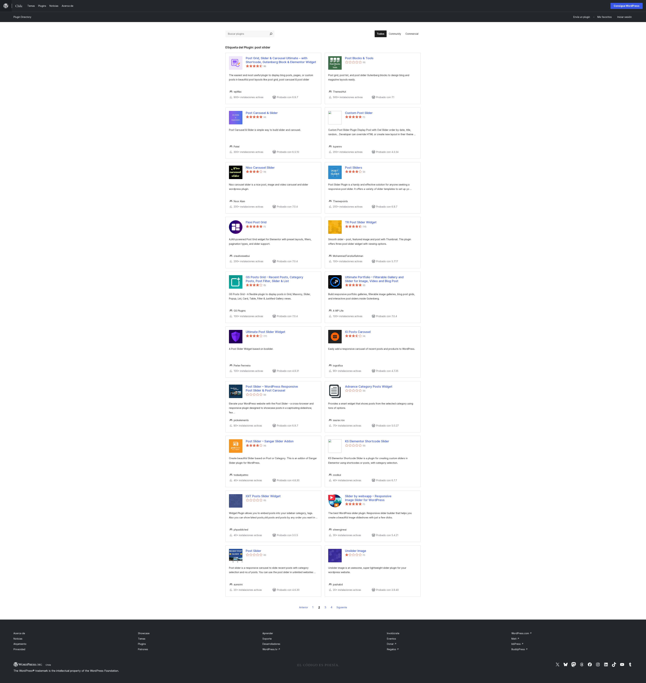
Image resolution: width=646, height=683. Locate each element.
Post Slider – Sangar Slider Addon (270, 441)
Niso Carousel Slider (260, 167)
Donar (392, 643)
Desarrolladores (271, 643)
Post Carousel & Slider (262, 113)
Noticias (17, 638)
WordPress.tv (271, 649)
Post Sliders (353, 167)
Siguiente (341, 607)
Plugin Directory (22, 16)
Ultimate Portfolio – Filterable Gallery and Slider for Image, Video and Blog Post (374, 279)
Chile (48, 664)
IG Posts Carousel (358, 332)
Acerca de (19, 633)
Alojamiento (19, 643)
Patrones (143, 649)
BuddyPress (519, 649)
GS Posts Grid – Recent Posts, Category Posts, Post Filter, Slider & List (274, 279)
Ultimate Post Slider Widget (265, 332)
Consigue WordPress (626, 5)
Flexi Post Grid (256, 222)
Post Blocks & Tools (359, 58)
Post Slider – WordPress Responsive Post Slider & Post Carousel (272, 388)
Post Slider (253, 551)
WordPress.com (521, 633)
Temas (141, 638)
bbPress (517, 643)
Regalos (393, 649)
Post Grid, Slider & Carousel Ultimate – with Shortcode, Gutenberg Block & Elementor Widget (281, 60)
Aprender (267, 633)
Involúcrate (393, 633)
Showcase (144, 633)
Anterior (303, 607)
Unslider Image (355, 551)
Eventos (391, 638)
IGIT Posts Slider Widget (263, 496)
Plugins (142, 643)
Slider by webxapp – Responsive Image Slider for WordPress (368, 498)
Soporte (267, 638)
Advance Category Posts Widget (368, 386)
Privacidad (19, 649)
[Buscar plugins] (271, 33)
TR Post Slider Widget (360, 222)
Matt (515, 638)
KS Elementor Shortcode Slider (367, 441)
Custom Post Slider (359, 113)
